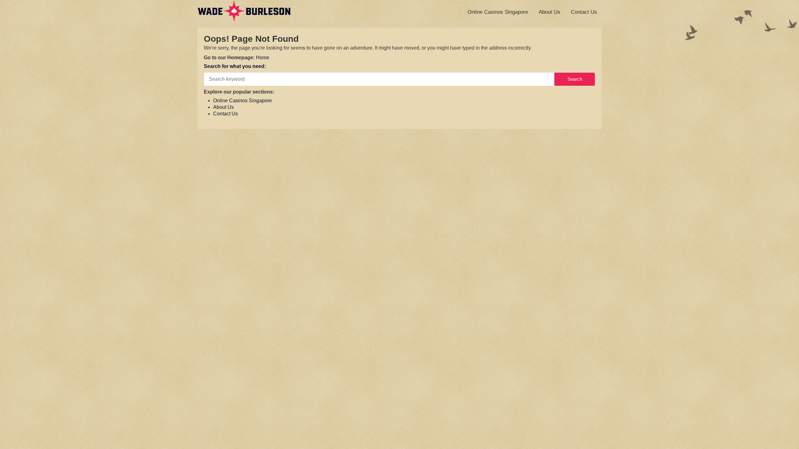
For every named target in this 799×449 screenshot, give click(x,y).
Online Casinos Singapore (498, 12)
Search (574, 79)
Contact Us (584, 12)
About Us (549, 12)
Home (262, 57)
